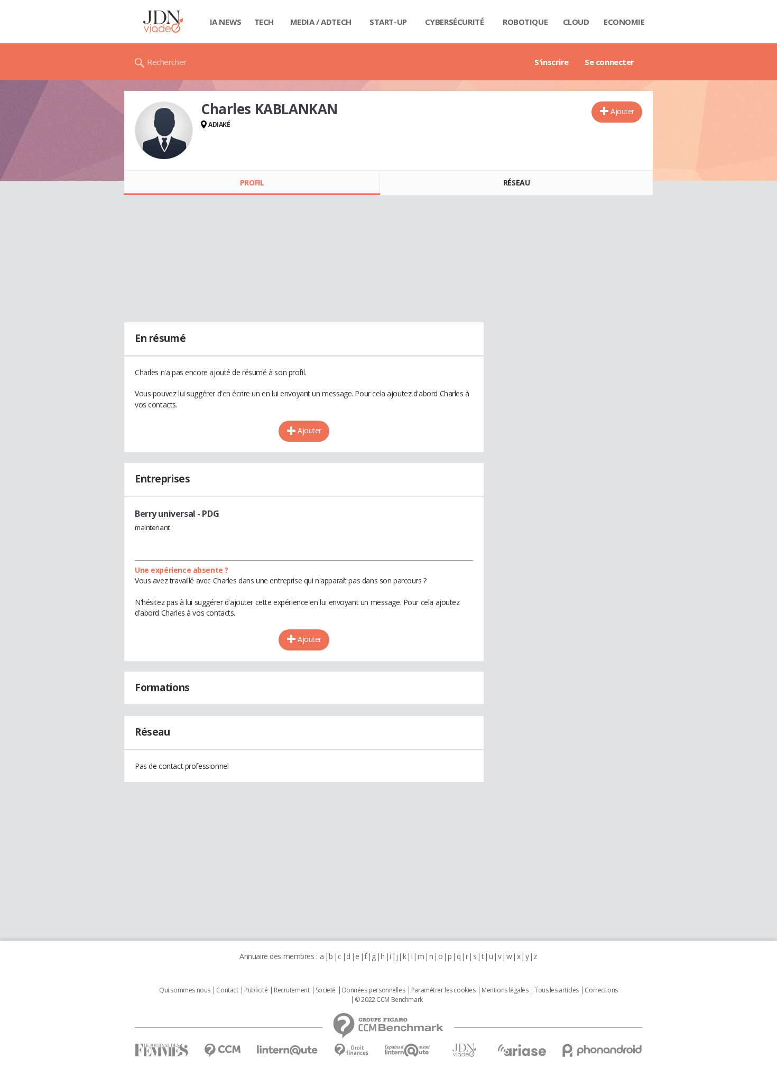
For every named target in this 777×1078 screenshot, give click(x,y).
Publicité (255, 990)
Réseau (516, 183)
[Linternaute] (287, 1050)
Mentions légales (505, 990)
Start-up (388, 21)
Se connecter (609, 62)
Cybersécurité (454, 21)
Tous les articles (556, 990)
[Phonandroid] (602, 1050)
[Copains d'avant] (408, 1050)
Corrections (601, 990)
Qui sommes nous (184, 990)
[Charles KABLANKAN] (164, 130)
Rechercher (167, 62)
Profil (252, 183)
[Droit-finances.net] (351, 1050)
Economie (624, 21)
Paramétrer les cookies (443, 990)
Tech (264, 21)
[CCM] (222, 1050)
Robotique (525, 21)
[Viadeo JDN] (464, 1050)
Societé (326, 990)
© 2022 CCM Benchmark (389, 999)
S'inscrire (551, 62)
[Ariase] (521, 1050)
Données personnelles (373, 990)
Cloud (576, 21)
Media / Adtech (321, 21)
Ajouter (622, 111)
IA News (226, 21)
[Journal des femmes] (161, 1050)
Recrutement (291, 990)
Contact (227, 990)
